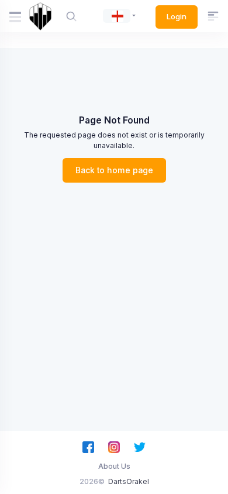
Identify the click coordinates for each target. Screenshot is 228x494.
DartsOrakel (128, 481)
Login (176, 16)
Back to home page (114, 170)
